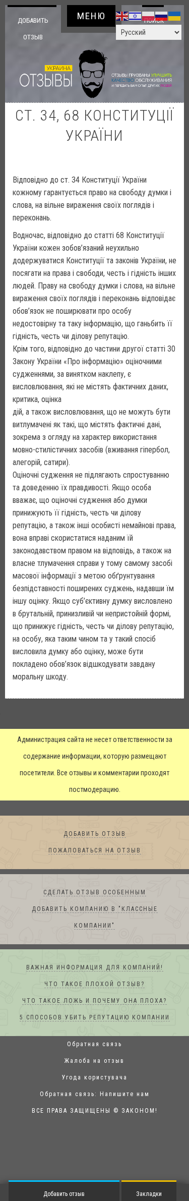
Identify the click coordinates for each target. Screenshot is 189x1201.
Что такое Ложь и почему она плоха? (94, 1001)
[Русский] (161, 16)
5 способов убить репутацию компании (95, 1017)
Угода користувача (95, 1077)
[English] (122, 16)
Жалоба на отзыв (94, 1061)
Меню (91, 16)
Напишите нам (125, 1094)
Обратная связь (94, 1044)
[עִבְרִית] (135, 16)
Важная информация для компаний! (94, 967)
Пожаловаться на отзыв (94, 850)
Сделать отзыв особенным (94, 892)
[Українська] (174, 16)
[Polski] (148, 16)
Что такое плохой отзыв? (94, 984)
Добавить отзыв (33, 28)
